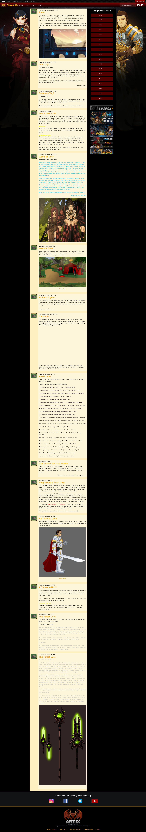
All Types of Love (48, 518)
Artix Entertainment (83, 826)
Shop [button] (27, 1)
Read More (62, 289)
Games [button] (15, 1)
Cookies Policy (88, 829)
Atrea (42, 12)
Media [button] (34, 5)
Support (33, 1)
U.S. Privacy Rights (75, 829)
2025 (100, 20)
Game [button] (21, 5)
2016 (100, 64)
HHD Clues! (45, 376)
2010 (100, 93)
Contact (97, 829)
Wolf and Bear (46, 156)
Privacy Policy (63, 829)
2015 (100, 69)
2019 (100, 49)
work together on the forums (56, 504)
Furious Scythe (47, 297)
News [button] (28, 5)
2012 (100, 83)
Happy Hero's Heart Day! (52, 482)
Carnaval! (44, 316)
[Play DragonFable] (140, 5)
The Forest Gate (47, 113)
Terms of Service (51, 829)
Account (128, 5)
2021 (100, 39)
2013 (100, 78)
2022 (100, 34)
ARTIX (9, 1)
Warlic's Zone (46, 248)
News (21, 1)
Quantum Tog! (46, 93)
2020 (100, 44)
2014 (100, 74)
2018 (100, 54)
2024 (100, 25)
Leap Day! (44, 64)
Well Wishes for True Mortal (53, 463)
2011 (100, 88)
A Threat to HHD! (48, 587)
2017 (100, 59)
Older (100, 98)
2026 (100, 15)
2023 (100, 30)
